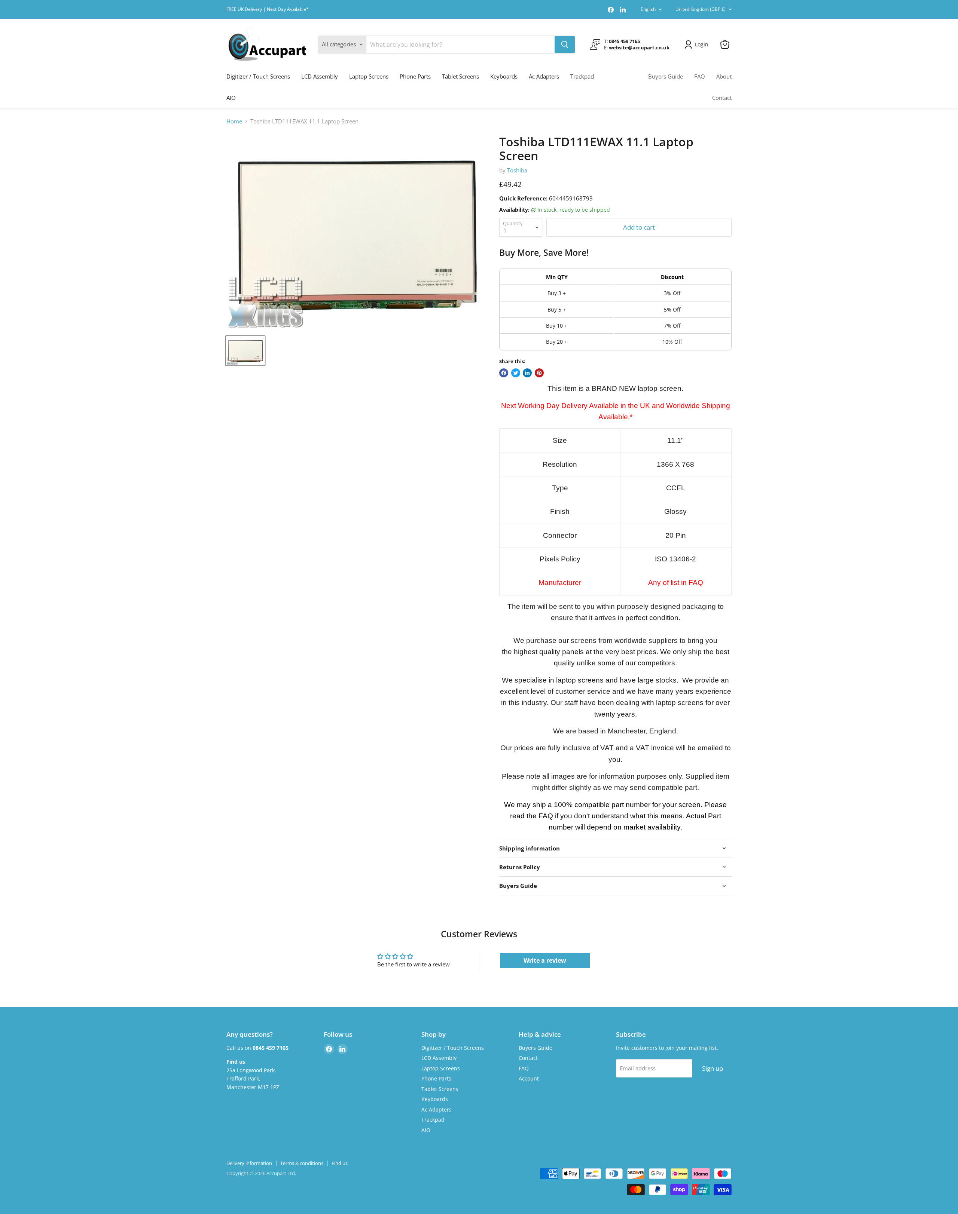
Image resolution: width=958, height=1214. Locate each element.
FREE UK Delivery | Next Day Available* (267, 9)
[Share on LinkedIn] (527, 372)
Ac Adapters (544, 76)
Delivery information (249, 1163)
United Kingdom (700, 9)
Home (234, 121)
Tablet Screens (460, 76)
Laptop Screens (368, 76)
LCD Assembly (319, 76)
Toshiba (517, 170)
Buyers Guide (665, 76)
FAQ (699, 76)
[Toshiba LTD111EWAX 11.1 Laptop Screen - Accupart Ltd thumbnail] (245, 350)
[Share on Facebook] (503, 372)
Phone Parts (415, 76)
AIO (231, 97)
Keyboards (504, 76)
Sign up (712, 1068)
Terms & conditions (301, 1163)
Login (701, 44)
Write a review (545, 960)
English (648, 9)
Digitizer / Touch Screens (258, 76)
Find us (340, 1163)
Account (529, 1078)
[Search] (565, 44)
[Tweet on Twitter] (515, 372)
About (724, 76)
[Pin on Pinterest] (539, 372)
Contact (722, 97)
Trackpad (582, 76)
